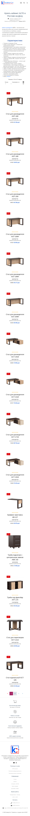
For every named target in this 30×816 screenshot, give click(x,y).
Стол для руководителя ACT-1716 (15, 436)
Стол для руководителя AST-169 (15, 115)
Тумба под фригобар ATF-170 (15, 599)
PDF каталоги (15, 768)
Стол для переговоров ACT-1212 (15, 639)
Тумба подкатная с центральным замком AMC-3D (15, 557)
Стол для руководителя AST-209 (15, 195)
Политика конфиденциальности (15, 771)
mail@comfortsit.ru (16, 805)
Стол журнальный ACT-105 (15, 679)
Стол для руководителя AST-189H (15, 275)
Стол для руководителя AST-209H (15, 315)
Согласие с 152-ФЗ (15, 783)
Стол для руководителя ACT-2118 (15, 396)
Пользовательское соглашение (15, 773)
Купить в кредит (15, 786)
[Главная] (8, 18)
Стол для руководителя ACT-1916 (15, 476)
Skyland (8, 76)
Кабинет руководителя (7, 27)
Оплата (15, 781)
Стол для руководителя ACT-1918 (15, 355)
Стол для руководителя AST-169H (15, 235)
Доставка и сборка (15, 788)
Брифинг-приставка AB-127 (15, 516)
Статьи (15, 779)
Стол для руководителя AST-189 (15, 155)
